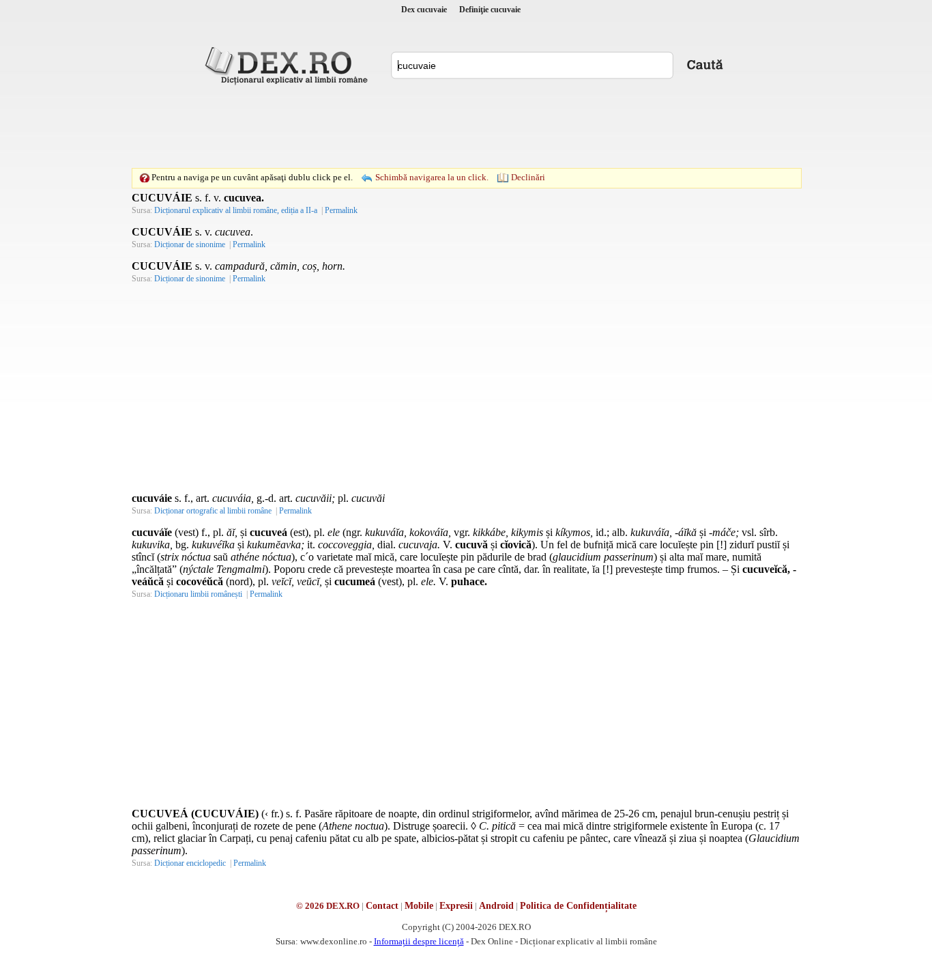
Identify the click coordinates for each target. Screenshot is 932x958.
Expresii (456, 906)
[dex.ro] (288, 65)
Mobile (419, 906)
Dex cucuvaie (424, 9)
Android (496, 906)
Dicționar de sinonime (189, 244)
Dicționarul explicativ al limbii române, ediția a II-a (235, 210)
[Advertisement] (466, 126)
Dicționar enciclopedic (190, 863)
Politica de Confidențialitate (578, 906)
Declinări (528, 177)
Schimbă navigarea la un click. (432, 177)
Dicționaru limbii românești (198, 594)
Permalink (341, 210)
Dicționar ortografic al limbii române (213, 511)
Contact (382, 906)
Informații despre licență (419, 941)
